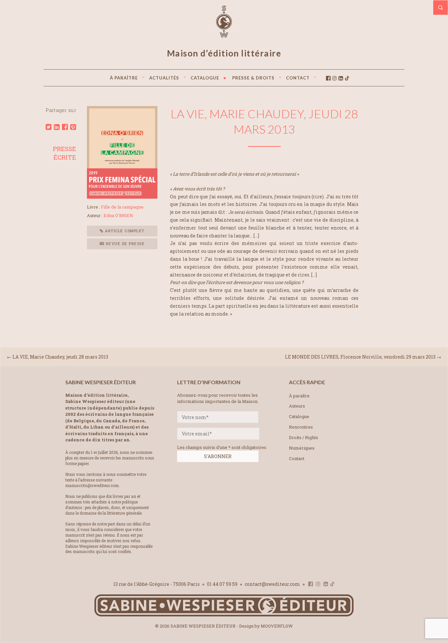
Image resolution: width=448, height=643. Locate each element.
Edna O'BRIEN (118, 215)
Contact (296, 458)
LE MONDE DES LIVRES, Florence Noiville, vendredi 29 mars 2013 (360, 357)
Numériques (302, 448)
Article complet (124, 230)
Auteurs (297, 406)
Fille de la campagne (122, 207)
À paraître (299, 396)
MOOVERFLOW (277, 626)
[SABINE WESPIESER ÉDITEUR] (224, 34)
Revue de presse (124, 243)
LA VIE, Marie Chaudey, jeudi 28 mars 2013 (60, 357)
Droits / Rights (303, 437)
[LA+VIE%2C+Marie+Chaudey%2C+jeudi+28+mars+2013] (48, 127)
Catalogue (299, 416)
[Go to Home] (224, 614)
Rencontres (301, 427)
